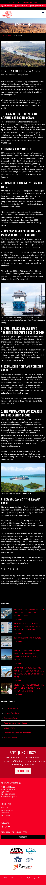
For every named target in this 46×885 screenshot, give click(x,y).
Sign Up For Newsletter (29, 2)
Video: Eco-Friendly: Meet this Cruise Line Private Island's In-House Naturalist (29, 687)
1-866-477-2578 (21, 6)
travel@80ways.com (37, 6)
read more (18, 619)
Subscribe (23, 837)
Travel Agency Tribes (35, 878)
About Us (4, 807)
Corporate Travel (11, 718)
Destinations (5, 815)
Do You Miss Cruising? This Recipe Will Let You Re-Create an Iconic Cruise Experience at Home (29, 672)
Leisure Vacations (11, 713)
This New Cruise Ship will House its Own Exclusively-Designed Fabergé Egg (27, 626)
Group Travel (9, 728)
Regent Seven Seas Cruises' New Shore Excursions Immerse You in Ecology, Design (27, 655)
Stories (10, 35)
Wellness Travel (10, 737)
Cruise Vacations (11, 708)
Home (3, 35)
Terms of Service (7, 810)
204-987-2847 (6, 6)
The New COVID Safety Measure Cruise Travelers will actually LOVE (29, 612)
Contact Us (23, 771)
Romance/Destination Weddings (17, 733)
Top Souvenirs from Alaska (27, 637)
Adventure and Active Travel (15, 723)
